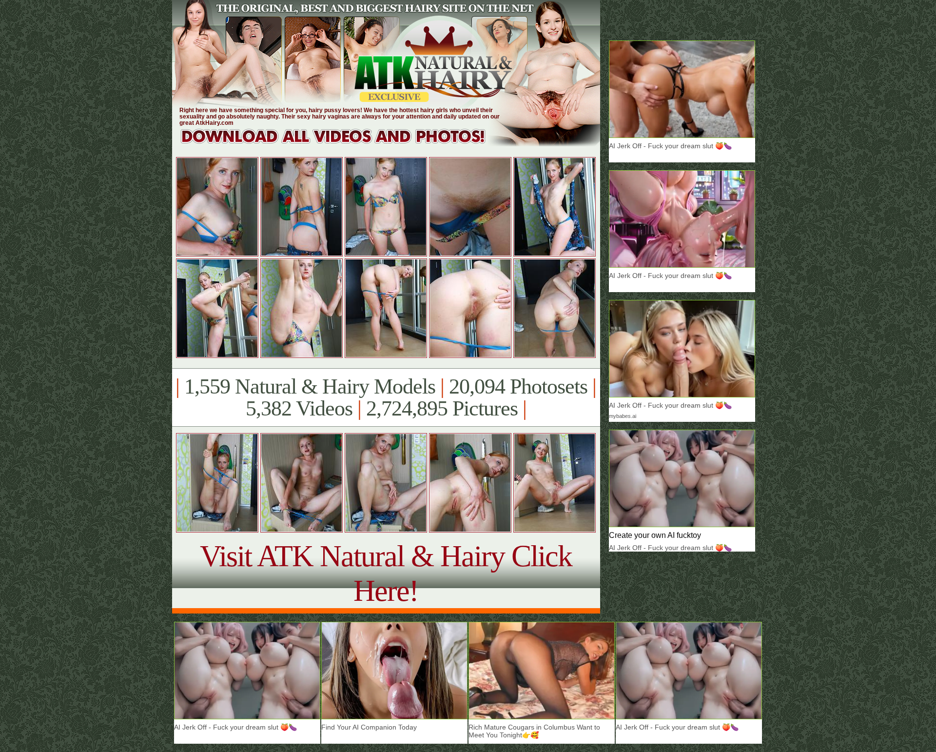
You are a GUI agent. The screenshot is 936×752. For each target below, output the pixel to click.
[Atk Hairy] (342, 143)
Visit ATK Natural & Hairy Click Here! (386, 573)
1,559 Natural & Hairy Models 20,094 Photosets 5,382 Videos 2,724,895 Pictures (386, 397)
